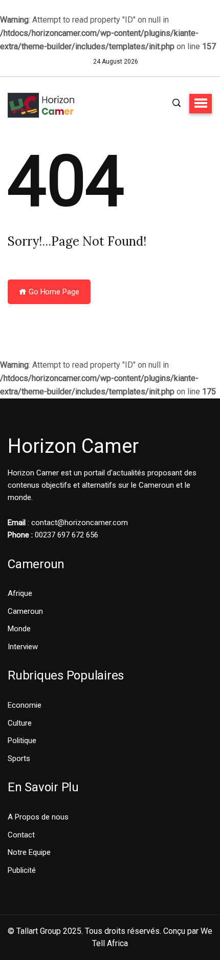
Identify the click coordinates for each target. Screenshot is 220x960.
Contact (21, 834)
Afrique (20, 593)
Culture (20, 723)
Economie (24, 705)
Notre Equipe (29, 852)
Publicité (22, 870)
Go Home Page (53, 291)
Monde (19, 628)
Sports (19, 758)
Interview (23, 646)
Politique (22, 740)
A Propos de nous (38, 817)
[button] (200, 103)
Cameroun (25, 611)
